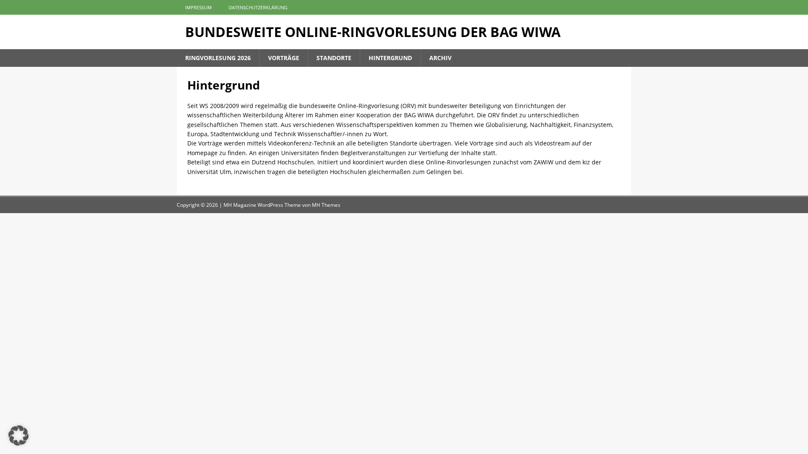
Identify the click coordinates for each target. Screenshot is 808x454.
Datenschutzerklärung (258, 7)
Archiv (440, 58)
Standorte (333, 58)
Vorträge (283, 58)
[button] (18, 435)
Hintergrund (390, 58)
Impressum (198, 7)
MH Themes (326, 205)
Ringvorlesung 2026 (218, 58)
